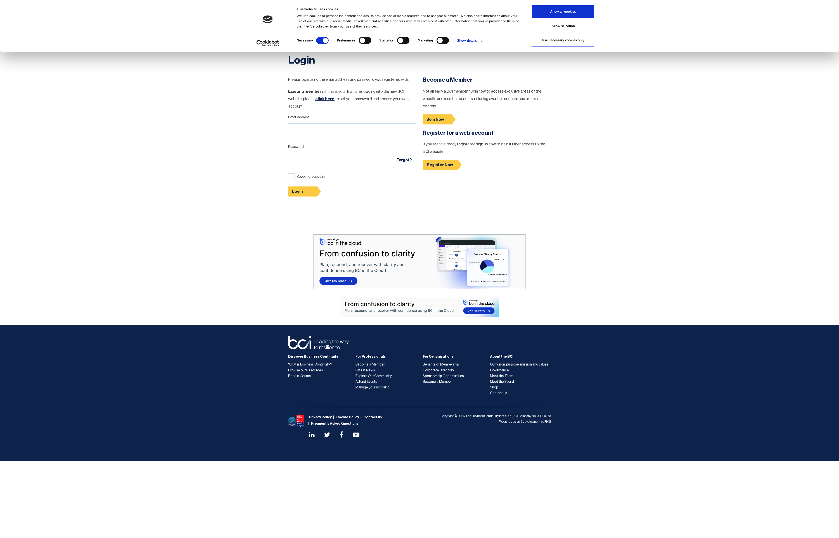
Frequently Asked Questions (335, 423)
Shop (494, 387)
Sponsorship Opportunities (443, 376)
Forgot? (404, 160)
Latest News (365, 370)
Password (296, 146)
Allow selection (563, 26)
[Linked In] (312, 435)
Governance (499, 370)
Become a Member (370, 364)
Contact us (498, 393)
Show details (467, 40)
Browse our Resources (305, 370)
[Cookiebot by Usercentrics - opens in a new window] (268, 43)
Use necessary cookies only (563, 40)
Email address (299, 117)
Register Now (440, 165)
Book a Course (299, 376)
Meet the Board (502, 381)
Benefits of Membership (441, 364)
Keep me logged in (311, 176)
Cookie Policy (347, 417)
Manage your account (372, 387)
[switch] (365, 40)
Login (297, 191)
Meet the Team (501, 376)
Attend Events (366, 381)
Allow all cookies (563, 11)
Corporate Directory (438, 370)
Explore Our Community (373, 376)
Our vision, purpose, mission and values (519, 364)
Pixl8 (547, 421)
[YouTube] (356, 435)
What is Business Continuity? (310, 364)
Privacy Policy (320, 417)
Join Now (435, 119)
